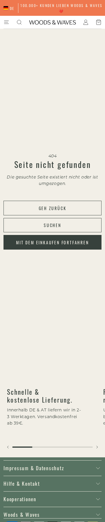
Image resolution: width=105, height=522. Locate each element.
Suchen (52, 225)
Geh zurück (52, 208)
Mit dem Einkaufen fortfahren (52, 242)
